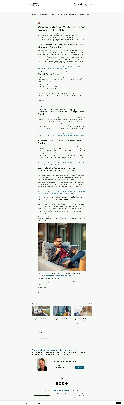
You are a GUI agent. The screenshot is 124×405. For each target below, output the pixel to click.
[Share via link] (45, 292)
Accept (118, 403)
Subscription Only (62, 14)
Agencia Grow (73, 14)
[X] (57, 383)
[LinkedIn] (60, 383)
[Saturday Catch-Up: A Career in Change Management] (83, 311)
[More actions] (85, 23)
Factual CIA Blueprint (43, 284)
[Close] (122, 403)
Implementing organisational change (58, 281)
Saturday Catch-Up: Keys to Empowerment (40, 319)
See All (90, 303)
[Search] (78, 4)
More (88, 14)
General (52, 14)
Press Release (43, 14)
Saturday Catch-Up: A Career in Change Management (81, 319)
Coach (82, 14)
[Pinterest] (66, 383)
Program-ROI (72, 281)
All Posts (34, 14)
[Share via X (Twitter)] (38, 292)
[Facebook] (63, 383)
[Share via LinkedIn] (41, 292)
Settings (112, 403)
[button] (75, 4)
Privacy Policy (58, 403)
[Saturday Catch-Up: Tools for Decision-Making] (62, 311)
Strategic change (43, 281)
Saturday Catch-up (42, 287)
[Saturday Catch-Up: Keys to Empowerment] (41, 311)
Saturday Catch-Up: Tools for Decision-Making (61, 319)
